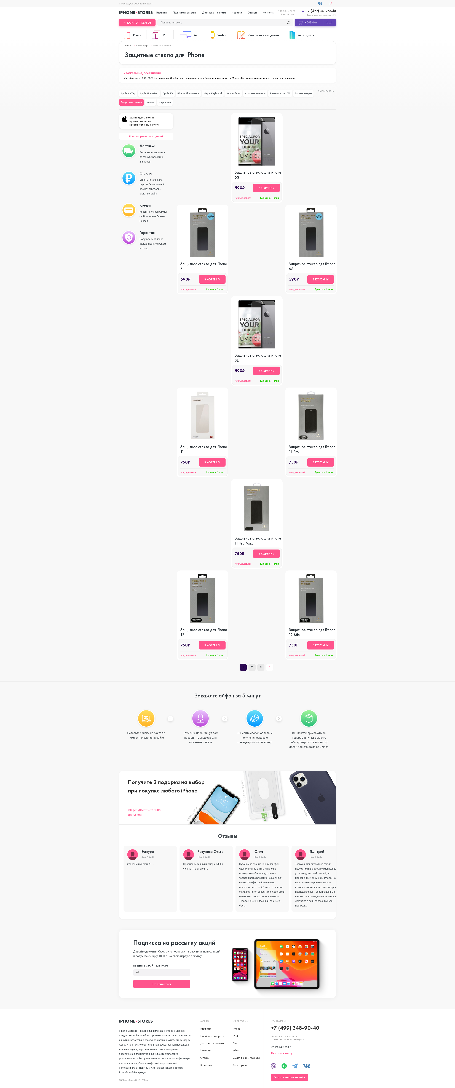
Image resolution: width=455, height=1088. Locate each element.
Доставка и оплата (214, 12)
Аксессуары (142, 45)
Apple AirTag (128, 93)
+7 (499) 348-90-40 (320, 11)
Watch (236, 1050)
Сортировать (326, 91)
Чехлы (150, 102)
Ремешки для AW (280, 93)
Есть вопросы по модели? (146, 136)
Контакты (268, 12)
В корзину (266, 188)
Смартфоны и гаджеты (246, 1058)
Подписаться (161, 984)
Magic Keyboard (213, 93)
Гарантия (161, 12)
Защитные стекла (131, 102)
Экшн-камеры (303, 93)
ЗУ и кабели (233, 93)
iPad (235, 1036)
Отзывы (252, 12)
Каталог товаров (139, 23)
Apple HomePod (149, 93)
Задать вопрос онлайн (289, 1077)
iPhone (236, 1028)
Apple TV (168, 93)
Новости (237, 12)
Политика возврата (185, 12)
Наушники (165, 102)
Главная (129, 45)
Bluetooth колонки (188, 93)
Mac (235, 1043)
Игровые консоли (255, 93)
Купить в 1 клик (269, 198)
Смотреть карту (282, 1053)
